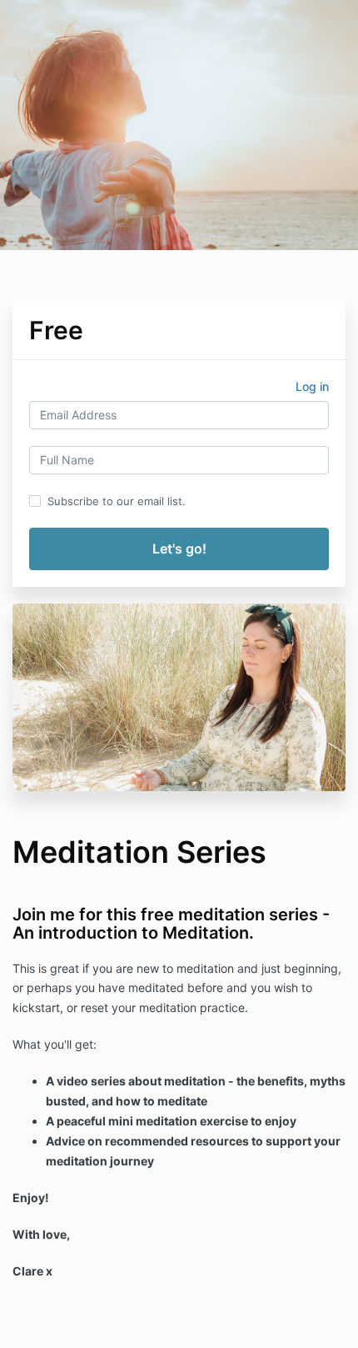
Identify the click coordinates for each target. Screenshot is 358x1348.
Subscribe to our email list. (116, 501)
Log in (312, 386)
